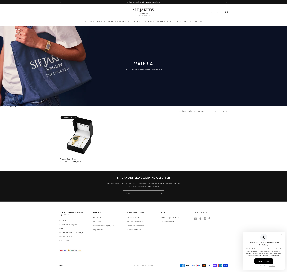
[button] (89, 21)
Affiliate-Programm (135, 222)
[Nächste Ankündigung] (226, 2)
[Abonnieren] (161, 193)
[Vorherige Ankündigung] (60, 2)
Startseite (4, 107)
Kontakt (62, 220)
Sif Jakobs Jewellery (146, 265)
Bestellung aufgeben (170, 218)
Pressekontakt (133, 218)
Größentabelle (65, 236)
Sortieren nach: (185, 111)
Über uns (97, 222)
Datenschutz (64, 240)
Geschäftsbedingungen (103, 226)
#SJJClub (97, 218)
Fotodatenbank (167, 222)
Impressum (98, 229)
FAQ (61, 228)
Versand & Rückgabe (68, 224)
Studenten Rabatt (134, 229)
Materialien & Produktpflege (71, 232)
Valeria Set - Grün (68, 159)
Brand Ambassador (135, 226)
